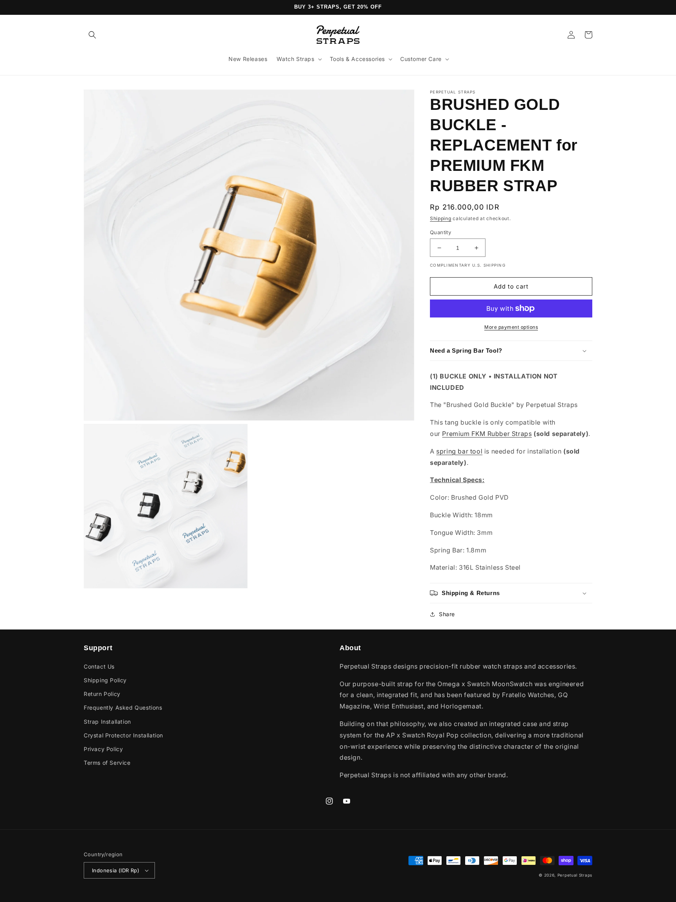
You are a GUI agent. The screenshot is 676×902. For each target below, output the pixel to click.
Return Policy (102, 693)
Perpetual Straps (574, 875)
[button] (92, 34)
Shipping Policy (105, 680)
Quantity (440, 232)
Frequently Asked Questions (123, 707)
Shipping (440, 218)
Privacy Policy (103, 749)
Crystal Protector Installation (123, 735)
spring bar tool (459, 451)
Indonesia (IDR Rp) (115, 870)
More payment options (511, 327)
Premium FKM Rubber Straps (487, 434)
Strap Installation (107, 721)
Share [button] (447, 614)
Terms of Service (107, 762)
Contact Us (99, 666)
